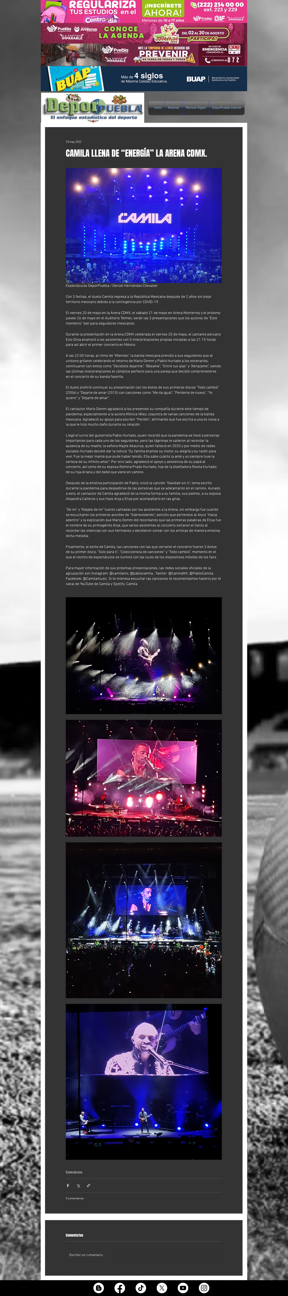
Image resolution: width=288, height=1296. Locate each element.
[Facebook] (119, 1288)
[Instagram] (204, 1288)
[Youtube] (183, 1288)
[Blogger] (98, 1288)
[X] (162, 1288)
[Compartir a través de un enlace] (88, 1186)
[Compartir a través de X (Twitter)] (78, 1186)
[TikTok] (141, 1288)
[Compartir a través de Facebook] (68, 1186)
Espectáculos (74, 1172)
